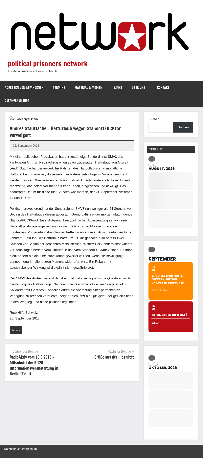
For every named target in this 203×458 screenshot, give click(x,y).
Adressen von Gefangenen (24, 87)
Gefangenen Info (17, 100)
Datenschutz (12, 448)
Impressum (29, 448)
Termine (59, 87)
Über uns (138, 87)
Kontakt (163, 87)
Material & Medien (88, 87)
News (16, 330)
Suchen (153, 119)
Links (118, 87)
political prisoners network (48, 64)
